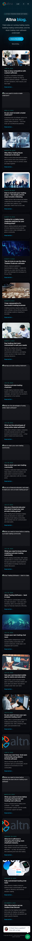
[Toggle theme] (23, 3)
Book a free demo (16, 39)
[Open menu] (28, 4)
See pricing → (16, 44)
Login (17, 4)
